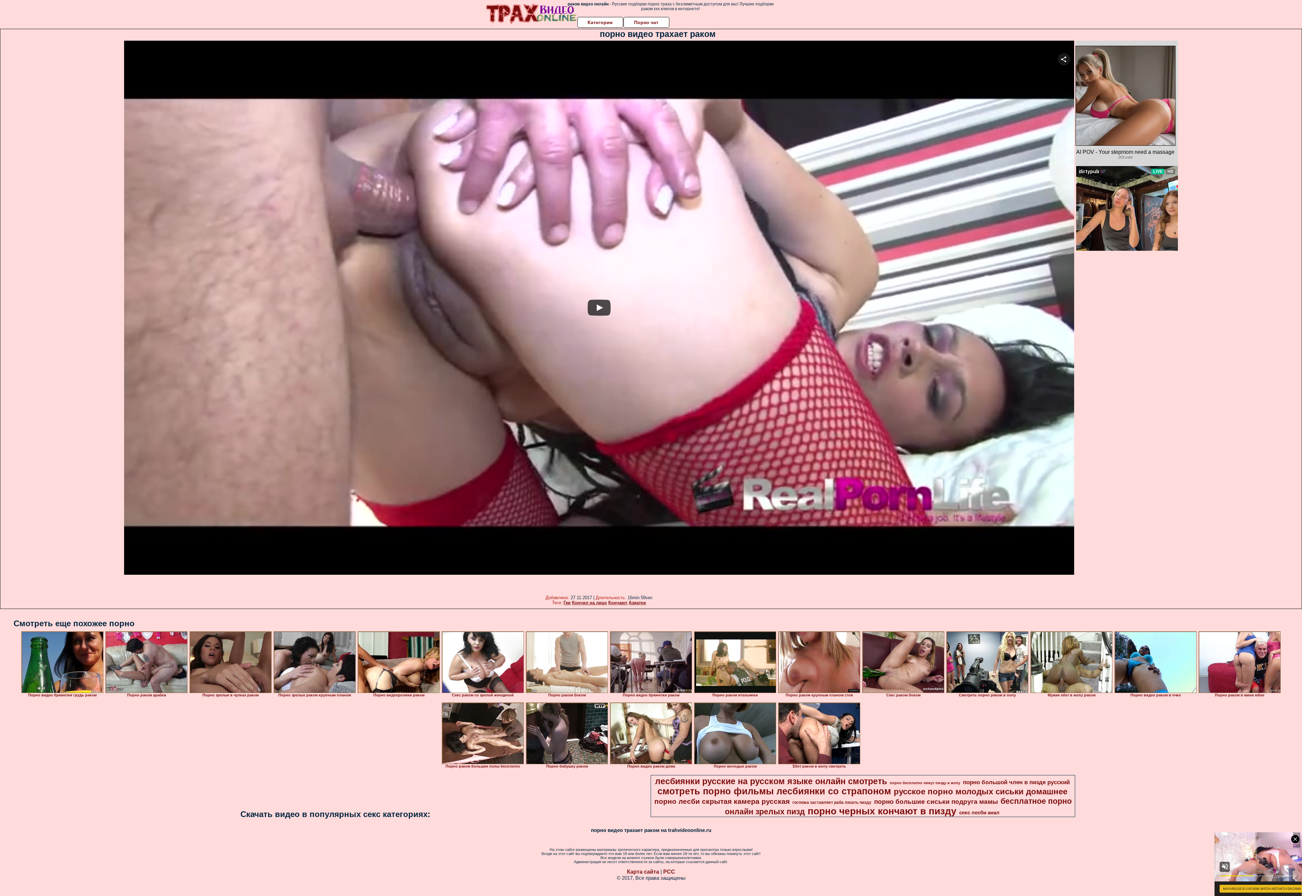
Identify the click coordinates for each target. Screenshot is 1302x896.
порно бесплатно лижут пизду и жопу (925, 783)
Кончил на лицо (589, 602)
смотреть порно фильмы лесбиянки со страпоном (774, 791)
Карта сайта (643, 872)
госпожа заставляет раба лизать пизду (831, 802)
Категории (600, 22)
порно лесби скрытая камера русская (722, 801)
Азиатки (637, 602)
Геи (567, 602)
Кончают (617, 602)
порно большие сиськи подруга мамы (936, 801)
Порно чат (646, 22)
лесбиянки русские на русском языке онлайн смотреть (771, 781)
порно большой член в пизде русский (1016, 782)
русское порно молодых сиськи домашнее (980, 791)
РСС (669, 872)
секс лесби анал (979, 812)
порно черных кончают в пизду (882, 811)
